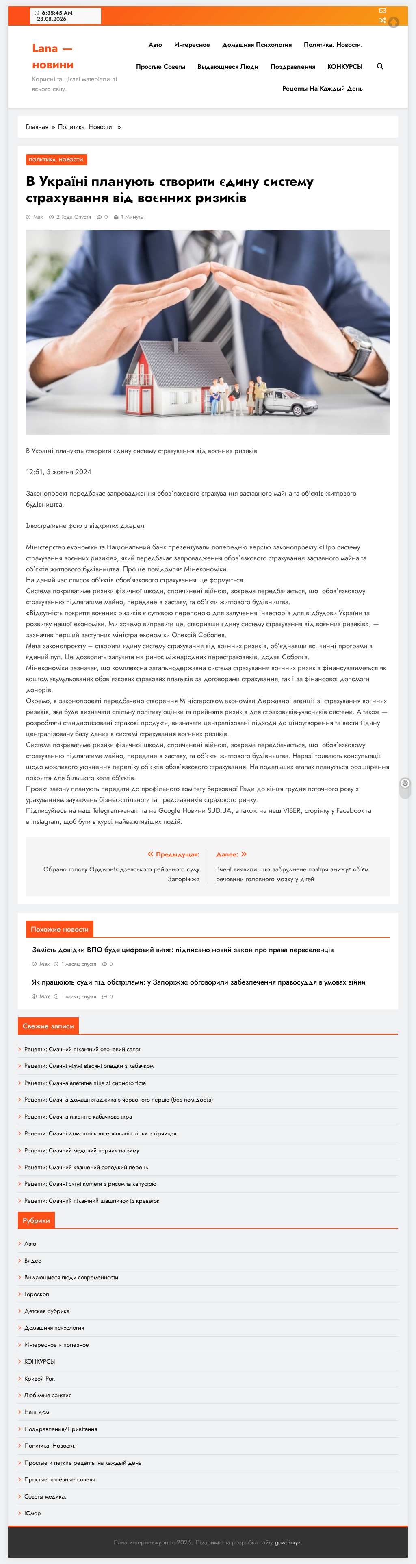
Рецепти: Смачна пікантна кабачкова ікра (78, 1116)
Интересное (192, 44)
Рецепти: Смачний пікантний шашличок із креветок (92, 1200)
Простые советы (160, 66)
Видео (32, 1260)
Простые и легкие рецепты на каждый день (82, 1462)
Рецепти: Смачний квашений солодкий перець (86, 1167)
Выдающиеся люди (227, 66)
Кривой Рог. (40, 1378)
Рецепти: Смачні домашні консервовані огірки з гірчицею (101, 1133)
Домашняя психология (257, 44)
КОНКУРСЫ (345, 66)
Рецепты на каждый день (322, 88)
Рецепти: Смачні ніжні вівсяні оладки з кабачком (89, 1065)
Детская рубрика (46, 1311)
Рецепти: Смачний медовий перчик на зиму (81, 1150)
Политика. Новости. (333, 44)
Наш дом (36, 1411)
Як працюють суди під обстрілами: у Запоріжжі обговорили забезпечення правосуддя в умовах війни (199, 982)
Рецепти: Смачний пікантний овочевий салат (82, 1049)
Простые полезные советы (59, 1479)
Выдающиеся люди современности (71, 1277)
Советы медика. (45, 1496)
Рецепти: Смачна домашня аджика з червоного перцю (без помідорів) (118, 1099)
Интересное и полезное (56, 1344)
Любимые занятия (48, 1395)
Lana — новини (53, 56)
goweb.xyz (288, 1542)
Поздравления (293, 66)
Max (38, 217)
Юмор (32, 1513)
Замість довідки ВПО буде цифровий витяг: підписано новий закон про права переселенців (183, 949)
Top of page (394, 22)
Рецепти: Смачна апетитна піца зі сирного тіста (85, 1082)
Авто (155, 44)
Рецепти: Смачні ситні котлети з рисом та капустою (90, 1183)
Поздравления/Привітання (60, 1429)
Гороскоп (36, 1294)
